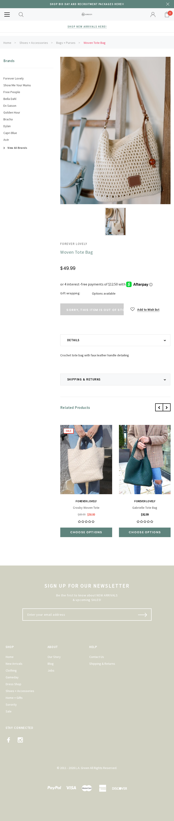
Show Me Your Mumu (17, 85)
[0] (167, 14)
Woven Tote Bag (95, 43)
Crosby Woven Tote (86, 508)
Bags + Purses (65, 43)
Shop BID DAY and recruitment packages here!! (87, 4)
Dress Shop (13, 684)
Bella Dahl (9, 99)
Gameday (12, 677)
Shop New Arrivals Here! (87, 26)
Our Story (54, 657)
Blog (51, 664)
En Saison (9, 106)
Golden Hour (11, 112)
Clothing (11, 670)
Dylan (7, 126)
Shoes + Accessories (33, 43)
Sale (9, 711)
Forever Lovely (13, 78)
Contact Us (96, 657)
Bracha (8, 119)
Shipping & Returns (102, 664)
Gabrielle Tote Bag (144, 508)
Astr (6, 140)
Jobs (51, 670)
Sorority (11, 704)
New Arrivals (14, 664)
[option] (115, 130)
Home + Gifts (14, 698)
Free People (11, 92)
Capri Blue (10, 133)
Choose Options (86, 532)
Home (7, 43)
